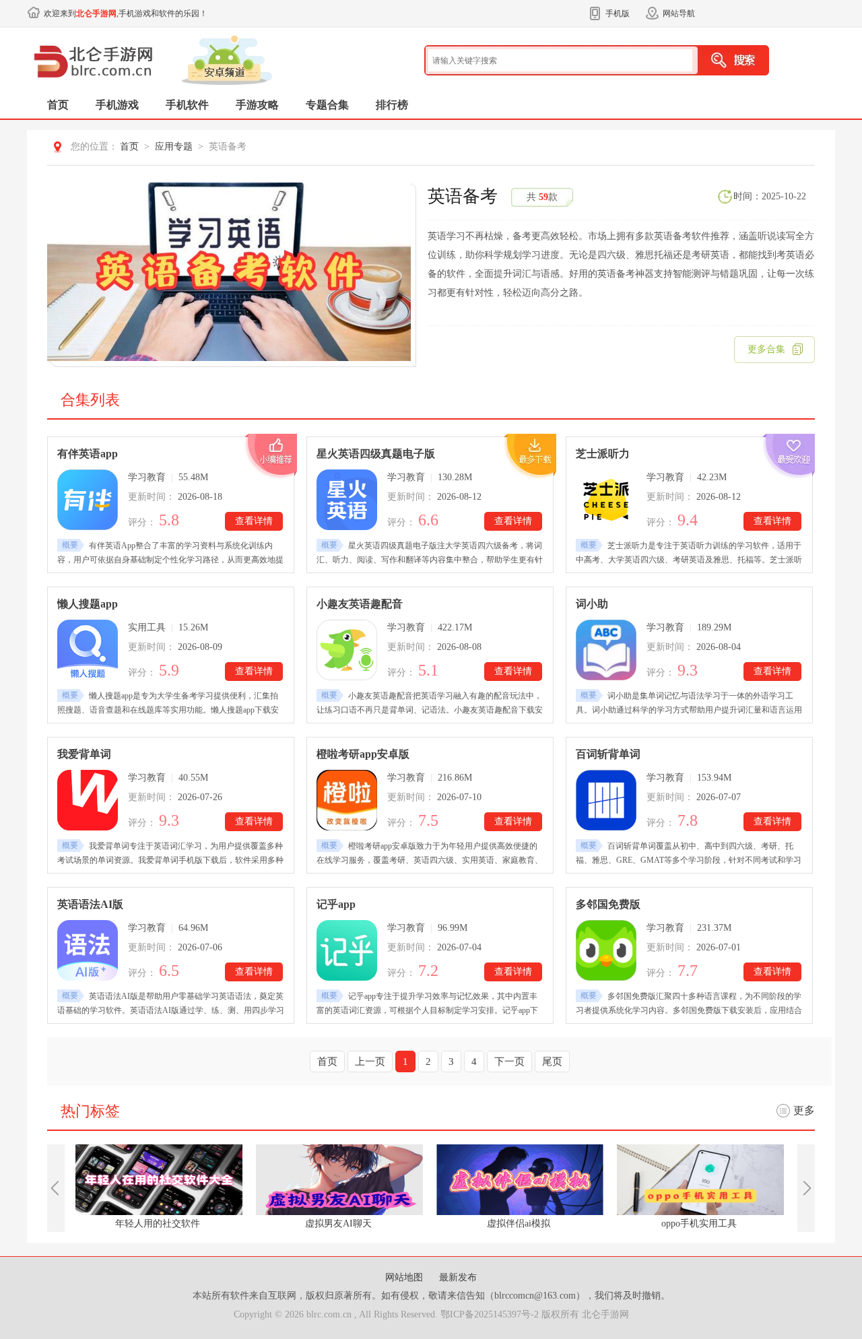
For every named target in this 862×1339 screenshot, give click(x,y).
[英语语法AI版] (87, 950)
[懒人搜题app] (87, 650)
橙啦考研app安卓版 (363, 754)
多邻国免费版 (608, 904)
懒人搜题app (87, 604)
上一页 (370, 1061)
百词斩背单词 (608, 754)
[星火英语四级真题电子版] (347, 499)
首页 (58, 104)
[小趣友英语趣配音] (347, 650)
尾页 (552, 1061)
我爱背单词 (84, 754)
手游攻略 (257, 104)
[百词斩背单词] (606, 800)
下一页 (509, 1061)
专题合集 (327, 104)
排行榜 (392, 104)
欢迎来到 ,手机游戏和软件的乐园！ (125, 13)
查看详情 (254, 521)
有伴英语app (87, 453)
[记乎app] (347, 950)
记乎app (336, 904)
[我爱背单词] (87, 800)
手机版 (617, 13)
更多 (804, 1110)
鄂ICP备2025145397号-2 (489, 1314)
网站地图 (405, 1277)
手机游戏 (117, 104)
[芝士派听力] (606, 499)
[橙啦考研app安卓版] (347, 800)
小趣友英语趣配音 (360, 604)
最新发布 (458, 1277)
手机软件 (187, 104)
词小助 (592, 604)
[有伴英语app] (87, 499)
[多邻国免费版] (606, 950)
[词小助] (606, 650)
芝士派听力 (603, 453)
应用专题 (174, 146)
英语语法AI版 (90, 904)
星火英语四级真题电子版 (376, 453)
